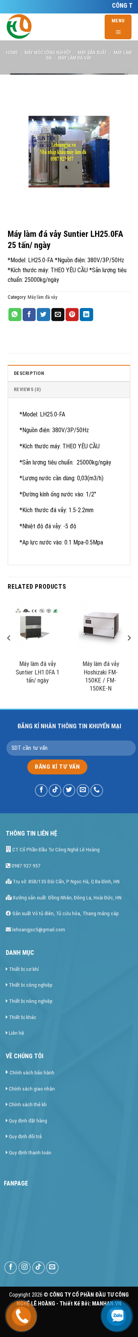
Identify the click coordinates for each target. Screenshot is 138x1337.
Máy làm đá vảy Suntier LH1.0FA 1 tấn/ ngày (37, 672)
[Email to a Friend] (57, 314)
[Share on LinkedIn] (86, 314)
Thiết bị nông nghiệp (31, 1001)
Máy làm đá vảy (75, 58)
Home (12, 52)
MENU (118, 20)
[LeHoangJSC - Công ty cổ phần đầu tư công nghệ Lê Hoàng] (53, 26)
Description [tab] (29, 373)
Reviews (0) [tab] (27, 389)
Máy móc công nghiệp (48, 52)
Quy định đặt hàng (28, 1120)
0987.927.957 (25, 865)
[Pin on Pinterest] (72, 314)
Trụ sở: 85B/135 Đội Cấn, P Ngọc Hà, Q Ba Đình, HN (66, 881)
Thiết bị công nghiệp (31, 985)
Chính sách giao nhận (32, 1089)
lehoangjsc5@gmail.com (38, 929)
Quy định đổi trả (25, 1136)
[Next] (129, 653)
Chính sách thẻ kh (28, 1104)
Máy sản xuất (92, 52)
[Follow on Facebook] (41, 790)
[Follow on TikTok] (55, 790)
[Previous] (9, 653)
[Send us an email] (83, 790)
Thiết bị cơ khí (24, 969)
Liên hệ (16, 1033)
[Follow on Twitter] (69, 790)
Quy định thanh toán (30, 1152)
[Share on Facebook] (29, 314)
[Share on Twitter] (43, 314)
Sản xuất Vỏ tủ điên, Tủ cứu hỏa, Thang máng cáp (65, 913)
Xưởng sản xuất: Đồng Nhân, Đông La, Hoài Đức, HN (67, 897)
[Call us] (96, 790)
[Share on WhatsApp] (14, 314)
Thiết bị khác (22, 1017)
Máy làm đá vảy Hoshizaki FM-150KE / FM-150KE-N (100, 676)
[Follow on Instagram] (24, 1267)
